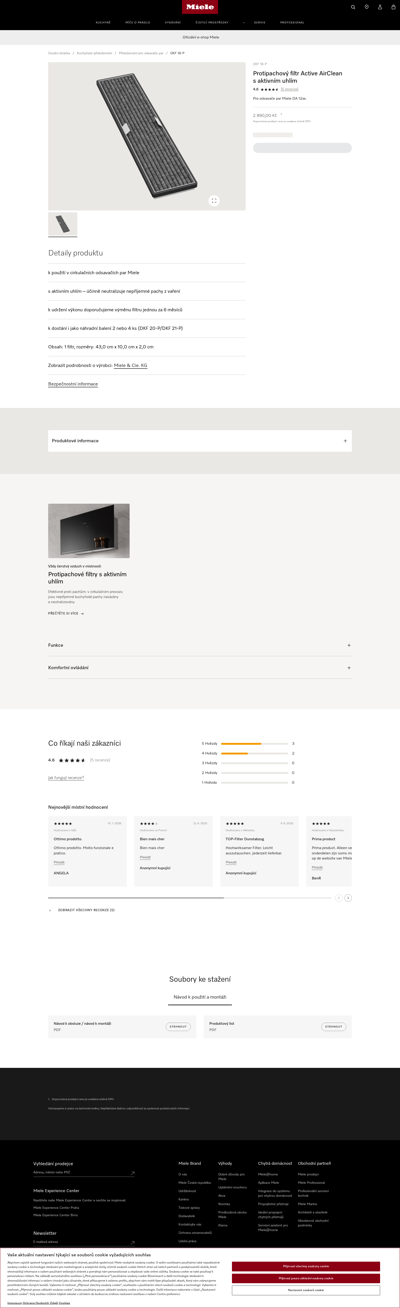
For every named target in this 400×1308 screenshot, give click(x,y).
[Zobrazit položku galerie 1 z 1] (62, 224)
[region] (147, 136)
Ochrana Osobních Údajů (40, 1303)
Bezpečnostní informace (73, 384)
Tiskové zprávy (189, 1207)
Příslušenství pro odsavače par (141, 53)
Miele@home (268, 1174)
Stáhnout (178, 1026)
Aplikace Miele (268, 1182)
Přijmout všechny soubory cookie (306, 1266)
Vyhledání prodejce (53, 1164)
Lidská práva (187, 1241)
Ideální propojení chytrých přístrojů (271, 1215)
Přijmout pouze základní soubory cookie (306, 1278)
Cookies (64, 1303)
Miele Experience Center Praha (56, 1207)
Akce (221, 1195)
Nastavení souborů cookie (306, 1290)
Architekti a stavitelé (313, 1212)
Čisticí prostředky (212, 22)
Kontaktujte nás (189, 1224)
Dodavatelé (186, 1216)
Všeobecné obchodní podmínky (313, 1223)
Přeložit (59, 862)
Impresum (14, 1303)
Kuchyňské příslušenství (94, 53)
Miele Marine (307, 1204)
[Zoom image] (214, 200)
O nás (182, 1174)
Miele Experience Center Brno (55, 1215)
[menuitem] (106, 22)
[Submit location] (132, 1173)
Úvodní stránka (59, 53)
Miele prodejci (308, 1174)
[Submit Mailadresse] (132, 1243)
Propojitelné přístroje (273, 1204)
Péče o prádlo (137, 22)
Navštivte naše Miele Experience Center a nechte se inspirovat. (79, 1200)
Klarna (222, 1225)
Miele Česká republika (194, 1182)
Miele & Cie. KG (130, 365)
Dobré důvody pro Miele (231, 1177)
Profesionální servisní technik (313, 1193)
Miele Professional (311, 1182)
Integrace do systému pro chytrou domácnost (275, 1193)
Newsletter (44, 1233)
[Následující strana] (348, 898)
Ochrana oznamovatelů (195, 1233)
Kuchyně (103, 22)
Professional (292, 22)
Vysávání (173, 22)
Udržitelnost (187, 1191)
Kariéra (183, 1199)
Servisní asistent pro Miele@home (273, 1228)
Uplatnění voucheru (232, 1187)
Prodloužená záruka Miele (232, 1215)
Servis (260, 22)
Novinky (224, 1204)
